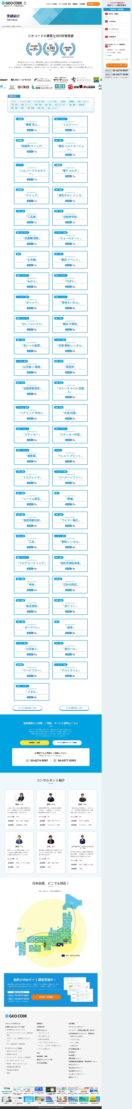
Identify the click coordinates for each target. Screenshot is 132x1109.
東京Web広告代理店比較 (73, 1103)
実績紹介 (75, 4)
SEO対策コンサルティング (16, 1030)
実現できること (42, 1030)
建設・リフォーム (26, 105)
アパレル (13, 101)
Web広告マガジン (75, 1068)
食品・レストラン (53, 108)
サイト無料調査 (120, 50)
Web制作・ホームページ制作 (28, 1093)
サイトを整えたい (45, 1049)
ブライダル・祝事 (39, 101)
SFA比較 (28, 1103)
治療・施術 (72, 105)
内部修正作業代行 (13, 1070)
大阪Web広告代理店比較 (84, 1103)
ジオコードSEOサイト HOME (8, 26)
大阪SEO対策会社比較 (61, 1103)
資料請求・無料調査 (46, 997)
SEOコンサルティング (14, 1051)
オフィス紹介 (74, 1043)
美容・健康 (14, 108)
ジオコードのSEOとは (12, 1023)
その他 (109, 55)
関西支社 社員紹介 (76, 1036)
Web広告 (72, 1052)
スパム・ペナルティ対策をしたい (50, 1045)
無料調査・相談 (42, 1056)
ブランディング (44, 1033)
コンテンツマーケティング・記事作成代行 (20, 1034)
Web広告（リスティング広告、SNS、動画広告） (18, 1094)
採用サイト (72, 1077)
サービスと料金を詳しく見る (27, 708)
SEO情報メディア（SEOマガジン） (62, 1094)
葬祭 (22, 108)
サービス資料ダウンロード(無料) (67, 742)
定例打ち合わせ (12, 1054)
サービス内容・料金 (65, 4)
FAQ (38, 1053)
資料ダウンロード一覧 (44, 1059)
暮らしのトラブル (60, 105)
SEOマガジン (73, 1065)
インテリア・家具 (25, 101)
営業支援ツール (74, 1058)
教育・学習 (38, 105)
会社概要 (82, 4)
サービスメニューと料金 (13, 1048)
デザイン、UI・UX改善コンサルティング (19, 1040)
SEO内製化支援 (74, 1049)
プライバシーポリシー (76, 1027)
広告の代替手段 (44, 1039)
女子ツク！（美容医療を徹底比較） (18, 1104)
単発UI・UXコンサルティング (17, 1064)
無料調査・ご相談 (34, 742)
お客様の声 (40, 1027)
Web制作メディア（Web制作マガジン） (84, 1094)
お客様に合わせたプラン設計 (15, 1027)
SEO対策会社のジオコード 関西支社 (81, 1033)
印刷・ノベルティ (83, 101)
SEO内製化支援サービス (7, 1093)
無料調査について (93, 4)
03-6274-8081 (39, 760)
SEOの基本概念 (42, 1063)
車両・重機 (31, 108)
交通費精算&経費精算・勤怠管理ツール (82, 1061)
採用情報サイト (6, 1103)
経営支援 (81, 105)
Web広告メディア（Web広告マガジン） (73, 1094)
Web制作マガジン (75, 1071)
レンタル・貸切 (52, 101)
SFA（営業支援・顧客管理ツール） (40, 1093)
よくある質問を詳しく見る (74, 708)
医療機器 (71, 101)
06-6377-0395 (67, 760)
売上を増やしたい (45, 1036)
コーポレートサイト (75, 1074)
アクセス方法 (74, 1039)
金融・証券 (41, 108)
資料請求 (110, 50)
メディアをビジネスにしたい (48, 1042)
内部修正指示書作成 (13, 1067)
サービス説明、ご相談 (114, 52)
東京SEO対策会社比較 (50, 1103)
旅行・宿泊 (48, 105)
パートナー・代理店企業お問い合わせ (81, 1030)
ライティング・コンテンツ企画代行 (19, 1057)
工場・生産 (14, 105)
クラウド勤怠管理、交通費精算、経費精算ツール (50, 1094)
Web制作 (72, 1055)
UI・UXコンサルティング (15, 1060)
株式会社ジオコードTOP (95, 1093)
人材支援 (62, 101)
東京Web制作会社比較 (95, 1103)
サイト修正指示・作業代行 (16, 1044)
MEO (8, 1073)
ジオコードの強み (51, 4)
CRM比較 (39, 1103)
